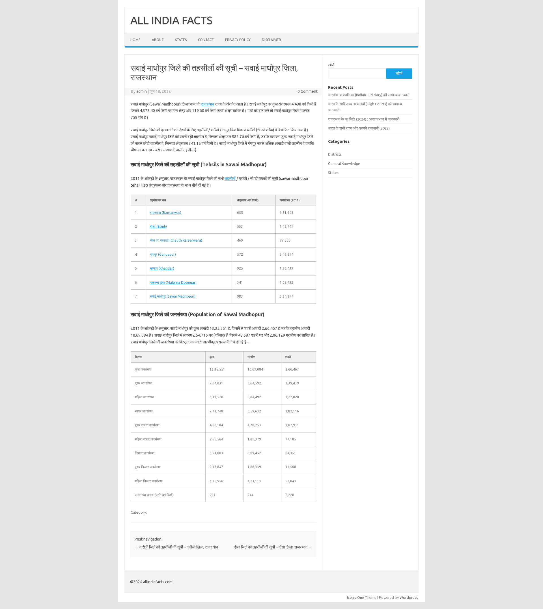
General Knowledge (344, 163)
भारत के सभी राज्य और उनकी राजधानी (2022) (359, 128)
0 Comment (308, 91)
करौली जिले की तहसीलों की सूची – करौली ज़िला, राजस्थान (176, 547)
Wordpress (409, 597)
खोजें (331, 65)
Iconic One (355, 597)
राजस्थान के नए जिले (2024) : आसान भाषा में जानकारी (363, 119)
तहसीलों (230, 178)
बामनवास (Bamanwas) (165, 212)
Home (135, 40)
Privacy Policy (238, 40)
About (158, 40)
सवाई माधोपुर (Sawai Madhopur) (172, 296)
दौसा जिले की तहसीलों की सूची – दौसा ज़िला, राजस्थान (273, 547)
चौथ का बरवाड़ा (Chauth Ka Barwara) (176, 240)
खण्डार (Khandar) (162, 268)
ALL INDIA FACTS (171, 20)
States (181, 40)
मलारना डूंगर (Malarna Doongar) (173, 282)
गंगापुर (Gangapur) (163, 254)
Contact (206, 40)
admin (141, 91)
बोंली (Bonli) (158, 226)
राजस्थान (207, 104)
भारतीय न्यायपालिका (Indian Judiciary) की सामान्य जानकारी (369, 95)
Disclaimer (271, 40)
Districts (335, 154)
